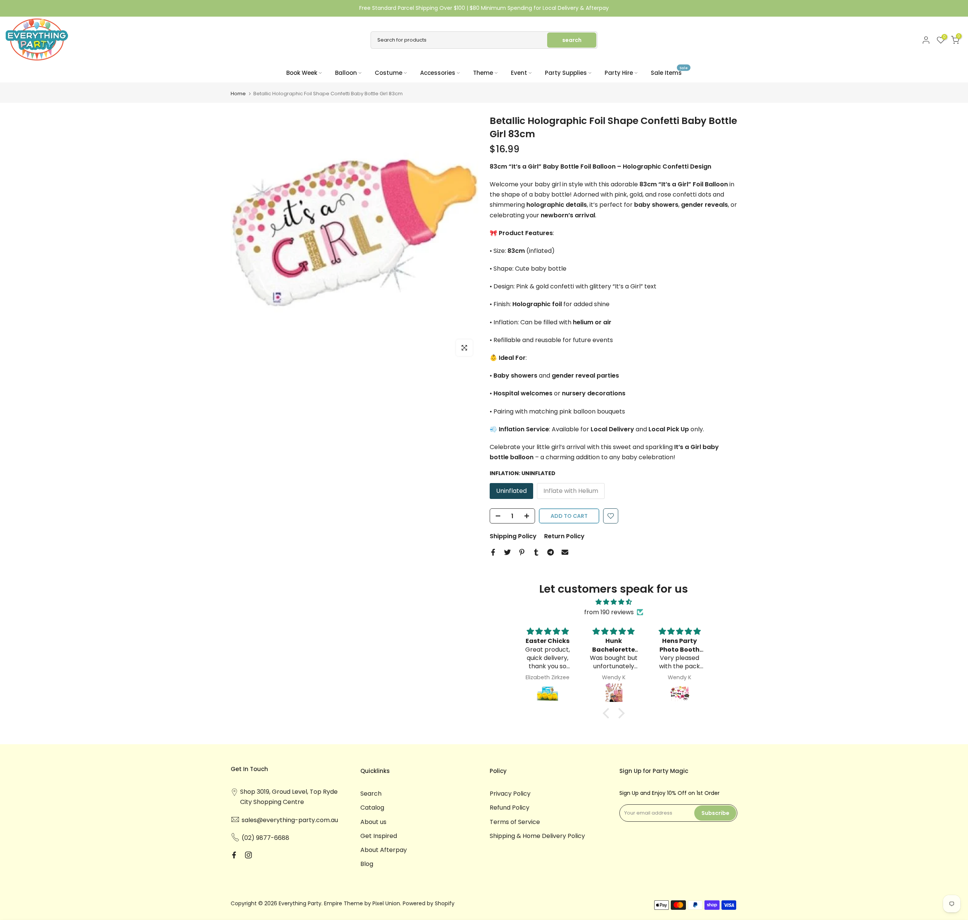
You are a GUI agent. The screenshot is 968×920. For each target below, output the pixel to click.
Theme (483, 73)
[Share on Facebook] (493, 552)
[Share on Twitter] (507, 552)
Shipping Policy (513, 536)
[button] (607, 713)
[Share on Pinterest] (521, 552)
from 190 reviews (609, 612)
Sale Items (669, 72)
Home (238, 93)
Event (519, 73)
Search (371, 793)
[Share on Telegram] (550, 552)
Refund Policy (509, 807)
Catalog (372, 807)
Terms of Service (515, 822)
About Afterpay (383, 850)
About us (373, 822)
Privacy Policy (510, 793)
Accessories (437, 73)
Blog (366, 864)
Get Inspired (378, 836)
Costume (388, 73)
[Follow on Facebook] (234, 855)
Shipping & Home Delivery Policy (537, 836)
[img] (614, 602)
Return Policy (564, 536)
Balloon (346, 73)
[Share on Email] (565, 552)
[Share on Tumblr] (536, 552)
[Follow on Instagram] (248, 855)
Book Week (301, 73)
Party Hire (619, 73)
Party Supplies (566, 73)
